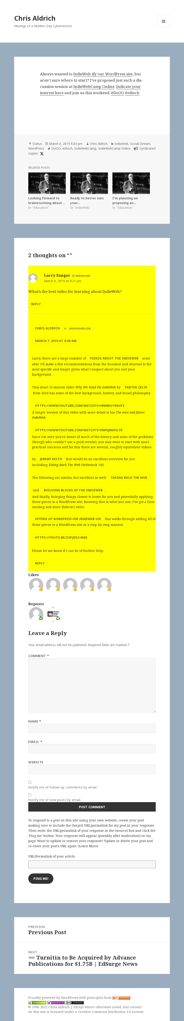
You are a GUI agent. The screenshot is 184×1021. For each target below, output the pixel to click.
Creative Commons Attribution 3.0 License (111, 1012)
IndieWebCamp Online (93, 86)
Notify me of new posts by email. (54, 800)
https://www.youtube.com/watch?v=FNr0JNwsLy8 (78, 430)
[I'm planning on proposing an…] (131, 183)
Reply (36, 304)
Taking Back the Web (128, 477)
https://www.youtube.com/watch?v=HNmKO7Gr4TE (80, 405)
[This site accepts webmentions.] (56, 1002)
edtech (67, 148)
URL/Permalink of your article (51, 856)
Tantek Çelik (135, 387)
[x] (41, 153)
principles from (99, 997)
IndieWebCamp (85, 148)
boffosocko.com (79, 328)
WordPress (36, 148)
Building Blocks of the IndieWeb (73, 490)
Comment (38, 656)
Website (36, 762)
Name (34, 721)
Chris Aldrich (35, 18)
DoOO (56, 148)
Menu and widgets (164, 27)
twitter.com (82, 276)
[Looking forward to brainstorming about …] (47, 183)
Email (35, 742)
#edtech (132, 92)
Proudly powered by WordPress (53, 997)
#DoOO (117, 92)
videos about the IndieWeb (114, 358)
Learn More (88, 846)
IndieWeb (121, 144)
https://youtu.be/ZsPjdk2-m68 (61, 537)
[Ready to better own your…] (89, 183)
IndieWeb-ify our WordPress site (103, 73)
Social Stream (140, 144)
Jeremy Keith (51, 459)
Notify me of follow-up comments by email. (62, 787)
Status (37, 144)
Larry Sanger (57, 275)
